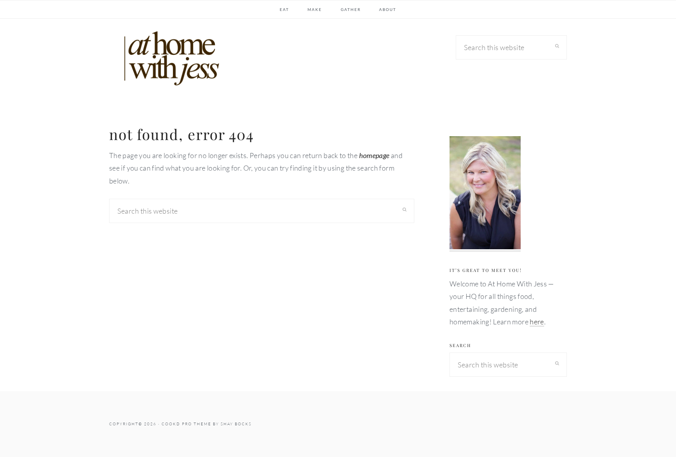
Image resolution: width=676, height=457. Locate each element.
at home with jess (168, 60)
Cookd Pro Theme (186, 423)
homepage (374, 155)
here (537, 321)
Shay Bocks (236, 423)
